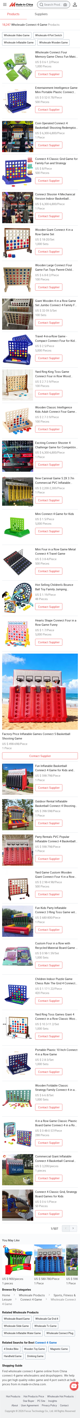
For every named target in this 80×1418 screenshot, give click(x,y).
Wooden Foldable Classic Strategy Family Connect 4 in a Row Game (55, 1087)
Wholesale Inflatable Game (19, 42)
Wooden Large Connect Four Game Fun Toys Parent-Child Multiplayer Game (53, 267)
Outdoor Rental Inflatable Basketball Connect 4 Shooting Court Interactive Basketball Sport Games (55, 803)
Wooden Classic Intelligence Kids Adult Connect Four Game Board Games (55, 409)
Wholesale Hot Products (60, 1396)
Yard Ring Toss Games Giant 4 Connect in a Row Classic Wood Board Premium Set (56, 1016)
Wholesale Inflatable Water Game (22, 1333)
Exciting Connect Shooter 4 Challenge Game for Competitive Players (56, 445)
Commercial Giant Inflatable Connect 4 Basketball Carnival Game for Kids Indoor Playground (56, 1158)
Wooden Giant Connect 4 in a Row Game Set (54, 232)
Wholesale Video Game (17, 35)
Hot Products (13, 1396)
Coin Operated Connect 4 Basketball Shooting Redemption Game (56, 125)
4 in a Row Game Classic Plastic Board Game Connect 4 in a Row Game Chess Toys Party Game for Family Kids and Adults (56, 1123)
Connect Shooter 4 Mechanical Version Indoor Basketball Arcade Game (55, 196)
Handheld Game (13, 1356)
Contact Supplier (49, 74)
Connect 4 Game (31, 1299)
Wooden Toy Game (34, 1349)
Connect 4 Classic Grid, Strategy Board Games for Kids (56, 1194)
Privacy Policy (49, 1405)
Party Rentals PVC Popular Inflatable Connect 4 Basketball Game (55, 839)
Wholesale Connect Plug (59, 1333)
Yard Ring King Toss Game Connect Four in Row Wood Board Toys (52, 374)
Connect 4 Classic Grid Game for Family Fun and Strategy (56, 161)
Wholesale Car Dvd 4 (46, 1318)
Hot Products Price (33, 1396)
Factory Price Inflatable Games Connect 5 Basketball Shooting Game (36, 736)
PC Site (41, 1401)
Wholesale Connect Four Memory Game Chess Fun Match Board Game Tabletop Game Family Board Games (56, 54)
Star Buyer (28, 1401)
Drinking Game (35, 1356)
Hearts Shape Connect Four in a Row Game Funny (55, 622)
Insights (52, 1401)
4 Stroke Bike (11, 1349)
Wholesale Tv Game (45, 1326)
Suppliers (41, 14)
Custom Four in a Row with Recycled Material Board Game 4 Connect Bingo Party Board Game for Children (56, 945)
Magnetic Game (59, 1349)
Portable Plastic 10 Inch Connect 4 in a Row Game (56, 1052)
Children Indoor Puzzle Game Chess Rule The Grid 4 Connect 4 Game (56, 981)
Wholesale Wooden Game (53, 42)
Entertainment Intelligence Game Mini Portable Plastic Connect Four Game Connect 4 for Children (56, 90)
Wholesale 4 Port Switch (48, 35)
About (14, 1405)
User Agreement (30, 1405)
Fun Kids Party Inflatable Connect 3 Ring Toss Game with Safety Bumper (56, 910)
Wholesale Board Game (17, 1318)
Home (6, 1295)
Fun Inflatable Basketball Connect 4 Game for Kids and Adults (54, 768)
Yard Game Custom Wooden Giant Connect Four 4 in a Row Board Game (54, 874)
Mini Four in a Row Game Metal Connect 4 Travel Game (55, 551)
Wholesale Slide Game (16, 1326)
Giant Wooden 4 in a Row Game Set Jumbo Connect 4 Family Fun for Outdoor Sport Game (56, 303)
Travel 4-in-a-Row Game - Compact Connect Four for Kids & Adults (55, 338)
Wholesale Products (32, 1295)
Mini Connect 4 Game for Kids (54, 514)
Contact (64, 1405)
